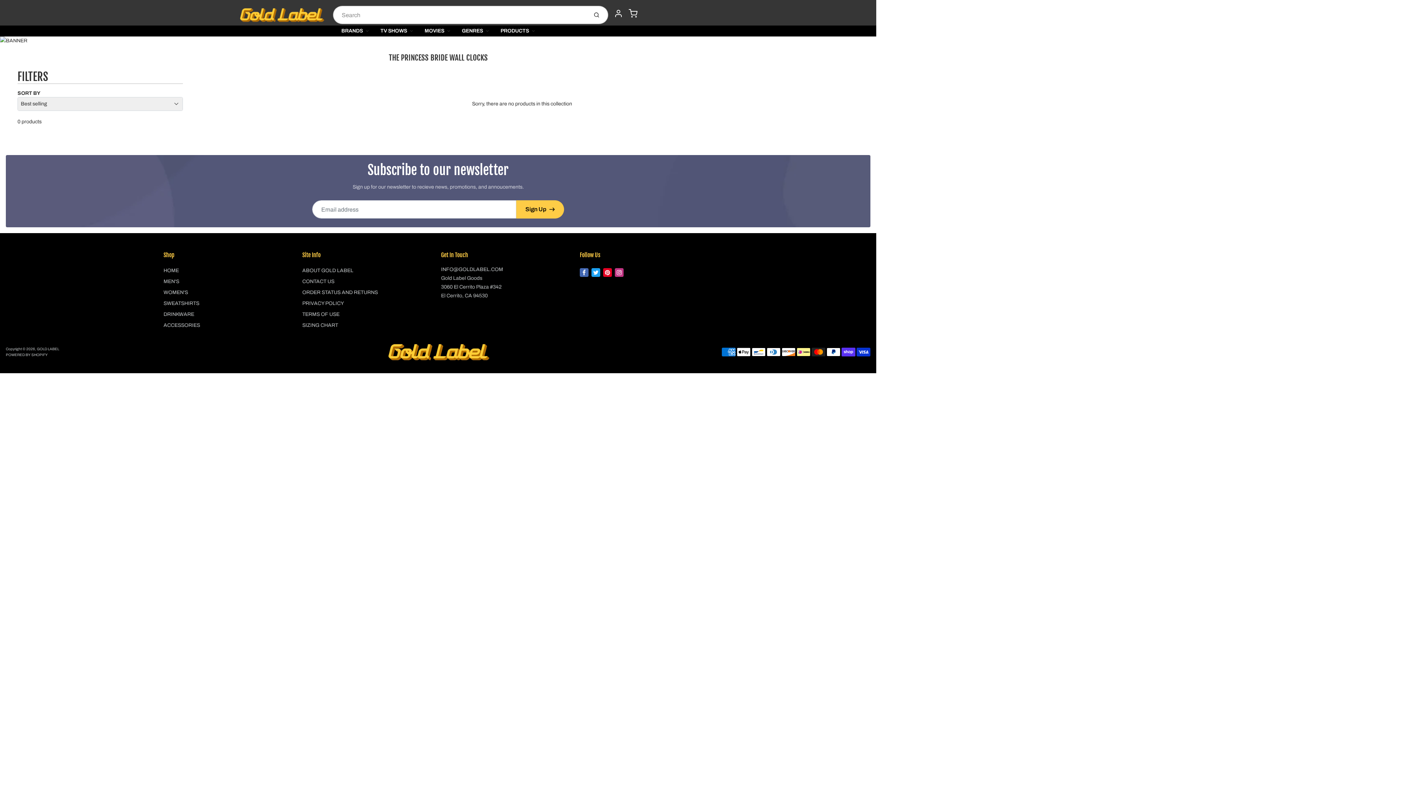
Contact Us (318, 281)
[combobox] (460, 15)
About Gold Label (327, 270)
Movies (434, 31)
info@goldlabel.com (472, 269)
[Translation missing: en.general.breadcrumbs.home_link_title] (438, 40)
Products (515, 31)
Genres (472, 31)
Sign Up (535, 209)
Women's (176, 292)
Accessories (182, 325)
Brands (352, 31)
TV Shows (393, 31)
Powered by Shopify (27, 355)
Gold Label (48, 349)
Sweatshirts (181, 303)
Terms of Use (321, 314)
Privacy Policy (323, 303)
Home (171, 270)
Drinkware (179, 314)
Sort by (29, 93)
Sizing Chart (320, 325)
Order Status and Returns (340, 292)
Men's (171, 281)
